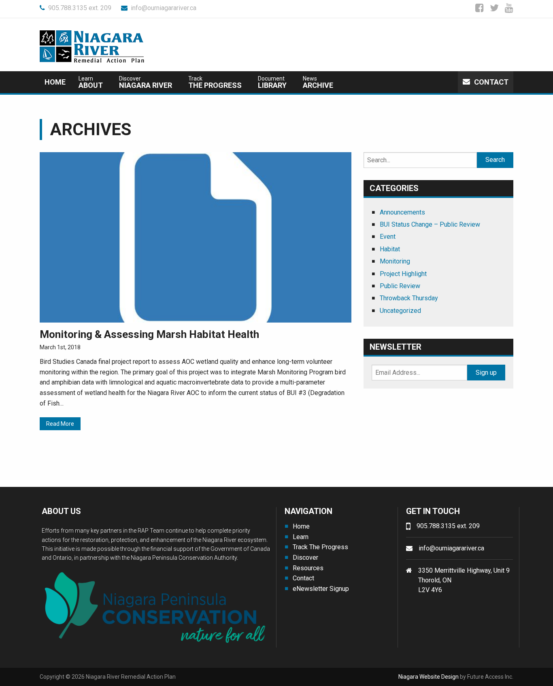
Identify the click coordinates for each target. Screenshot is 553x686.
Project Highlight (403, 274)
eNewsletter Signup (321, 589)
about (91, 82)
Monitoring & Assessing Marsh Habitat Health (149, 334)
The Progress (215, 82)
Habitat (390, 249)
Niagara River (145, 82)
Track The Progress (320, 547)
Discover (305, 557)
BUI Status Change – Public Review (430, 224)
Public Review (400, 286)
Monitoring (395, 261)
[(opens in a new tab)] (195, 236)
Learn (300, 537)
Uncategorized (400, 310)
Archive (318, 82)
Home (55, 82)
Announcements (402, 212)
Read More (60, 424)
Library (272, 82)
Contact (491, 82)
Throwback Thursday (409, 298)
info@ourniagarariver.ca (163, 8)
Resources (308, 568)
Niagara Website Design (428, 676)
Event (388, 236)
